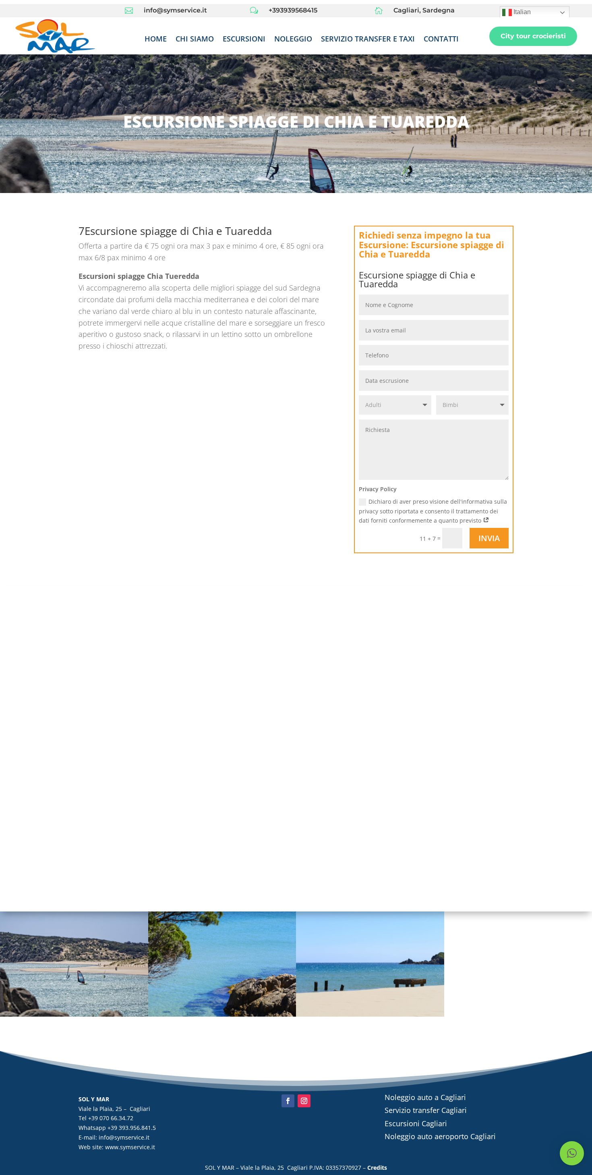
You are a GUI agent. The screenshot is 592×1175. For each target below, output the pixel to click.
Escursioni (244, 40)
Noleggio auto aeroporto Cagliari (440, 1136)
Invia (489, 538)
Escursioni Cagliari (416, 1123)
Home (156, 40)
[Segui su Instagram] (304, 1100)
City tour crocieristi (533, 36)
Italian (521, 11)
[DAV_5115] (370, 1016)
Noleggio (293, 40)
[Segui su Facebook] (288, 1100)
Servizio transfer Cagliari (426, 1110)
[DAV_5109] (222, 1016)
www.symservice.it (130, 1147)
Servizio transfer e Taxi (368, 40)
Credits (377, 1167)
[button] (572, 1153)
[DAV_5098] (74, 1016)
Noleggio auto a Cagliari (425, 1097)
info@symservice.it (124, 1137)
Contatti (441, 40)
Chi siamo (195, 40)
